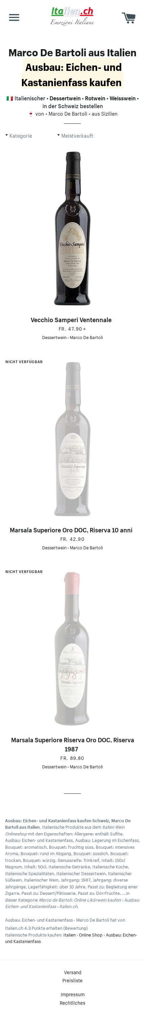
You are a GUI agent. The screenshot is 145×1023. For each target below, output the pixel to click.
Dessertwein (65, 97)
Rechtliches (72, 1002)
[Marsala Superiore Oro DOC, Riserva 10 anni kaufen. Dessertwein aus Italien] (72, 438)
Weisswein (123, 97)
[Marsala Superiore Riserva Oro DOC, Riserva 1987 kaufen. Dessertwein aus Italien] (72, 648)
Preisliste (72, 980)
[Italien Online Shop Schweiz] (72, 16)
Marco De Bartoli (68, 113)
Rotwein (95, 97)
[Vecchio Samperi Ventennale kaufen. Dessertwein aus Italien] (72, 228)
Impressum (73, 994)
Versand (72, 972)
